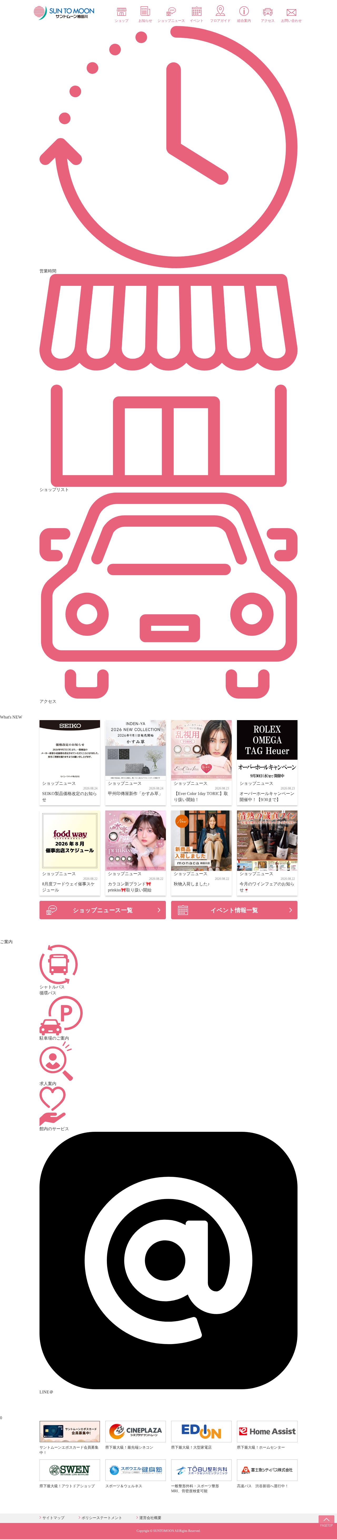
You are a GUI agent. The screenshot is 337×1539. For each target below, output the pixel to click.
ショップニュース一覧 (103, 910)
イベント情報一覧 (234, 910)
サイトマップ (53, 1518)
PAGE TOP (326, 1523)
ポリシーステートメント (102, 1518)
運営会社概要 (150, 1518)
